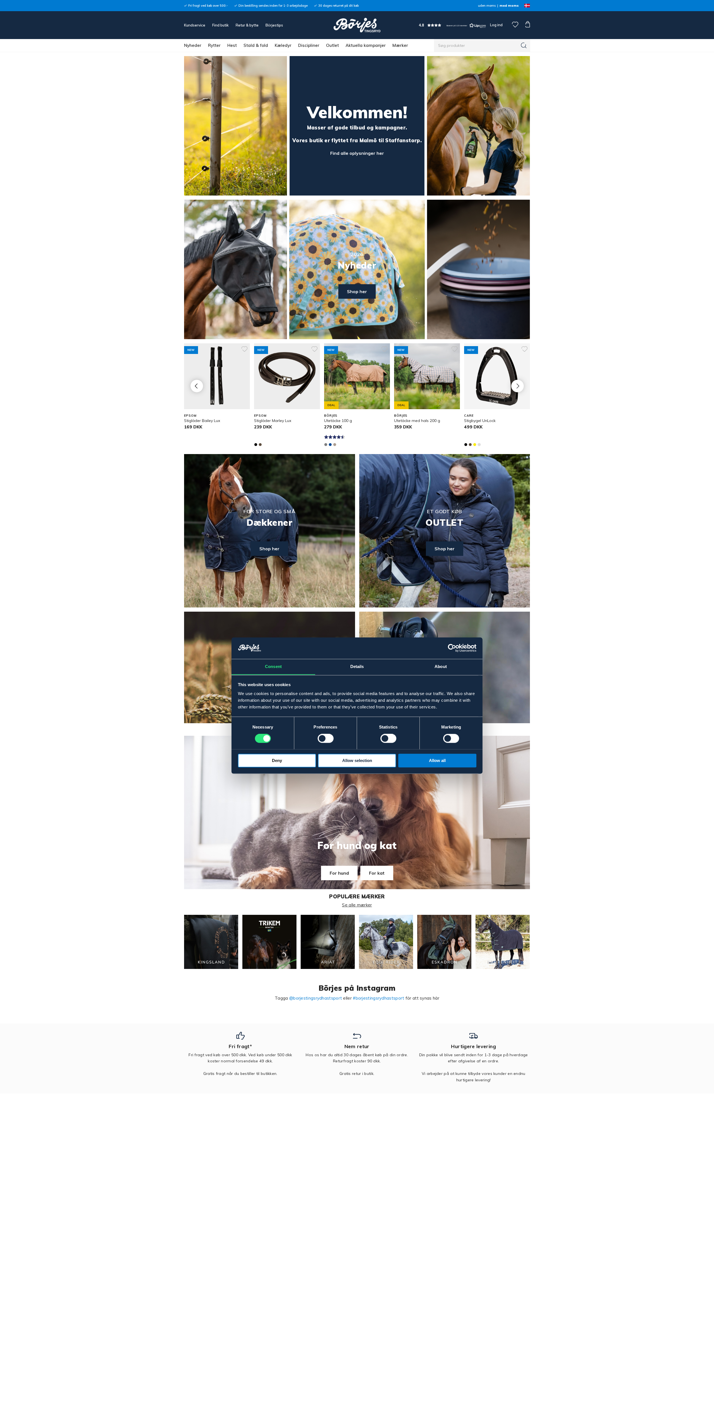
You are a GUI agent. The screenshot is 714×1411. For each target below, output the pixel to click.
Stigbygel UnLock (480, 420)
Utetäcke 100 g (338, 420)
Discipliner (308, 45)
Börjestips (274, 25)
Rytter (214, 45)
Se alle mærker (357, 905)
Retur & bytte (247, 25)
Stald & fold (255, 45)
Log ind (496, 25)
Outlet (332, 45)
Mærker (400, 45)
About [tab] (441, 666)
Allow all (437, 760)
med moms (509, 6)
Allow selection (357, 760)
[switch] (326, 738)
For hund (339, 873)
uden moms (487, 6)
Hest (232, 45)
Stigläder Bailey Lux (202, 420)
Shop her (357, 291)
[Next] (517, 386)
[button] (452, 25)
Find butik (220, 25)
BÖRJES (330, 416)
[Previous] (196, 386)
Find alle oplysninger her (357, 153)
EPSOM (190, 416)
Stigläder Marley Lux (272, 420)
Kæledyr (283, 45)
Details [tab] (357, 666)
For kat (377, 873)
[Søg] (523, 45)
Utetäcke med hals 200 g (417, 420)
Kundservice (194, 25)
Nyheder (192, 45)
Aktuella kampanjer (366, 45)
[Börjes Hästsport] (357, 25)
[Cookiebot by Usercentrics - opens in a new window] (452, 648)
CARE (469, 416)
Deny (277, 760)
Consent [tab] (273, 666)
